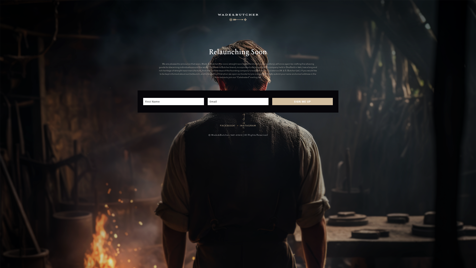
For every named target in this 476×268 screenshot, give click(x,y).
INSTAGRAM (248, 126)
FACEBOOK (227, 126)
